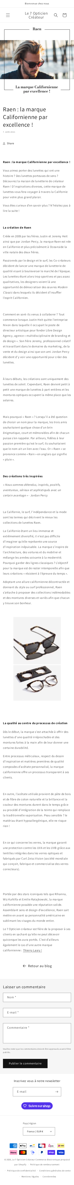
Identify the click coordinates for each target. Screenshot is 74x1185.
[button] (8, 15)
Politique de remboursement (45, 1164)
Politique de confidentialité (21, 1170)
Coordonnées (49, 1176)
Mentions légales (30, 1176)
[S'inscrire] (56, 1091)
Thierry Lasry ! (32, 950)
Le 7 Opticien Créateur (23, 1159)
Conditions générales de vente (54, 1170)
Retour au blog (40, 966)
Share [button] (10, 143)
